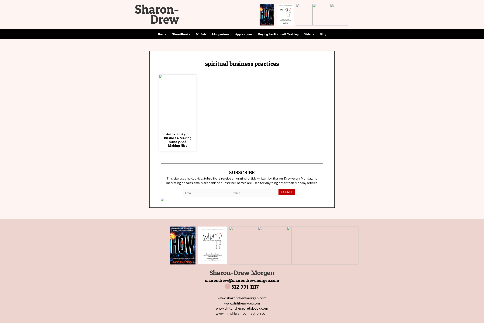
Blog (323, 34)
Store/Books (181, 34)
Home (162, 34)
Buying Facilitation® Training (278, 34)
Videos (309, 34)
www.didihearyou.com (242, 303)
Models (201, 34)
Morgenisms (220, 34)
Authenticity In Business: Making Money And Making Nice (177, 139)
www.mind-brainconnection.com (242, 313)
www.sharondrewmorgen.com (242, 298)
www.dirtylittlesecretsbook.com (242, 308)
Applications (243, 34)
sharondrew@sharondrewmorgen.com (242, 280)
